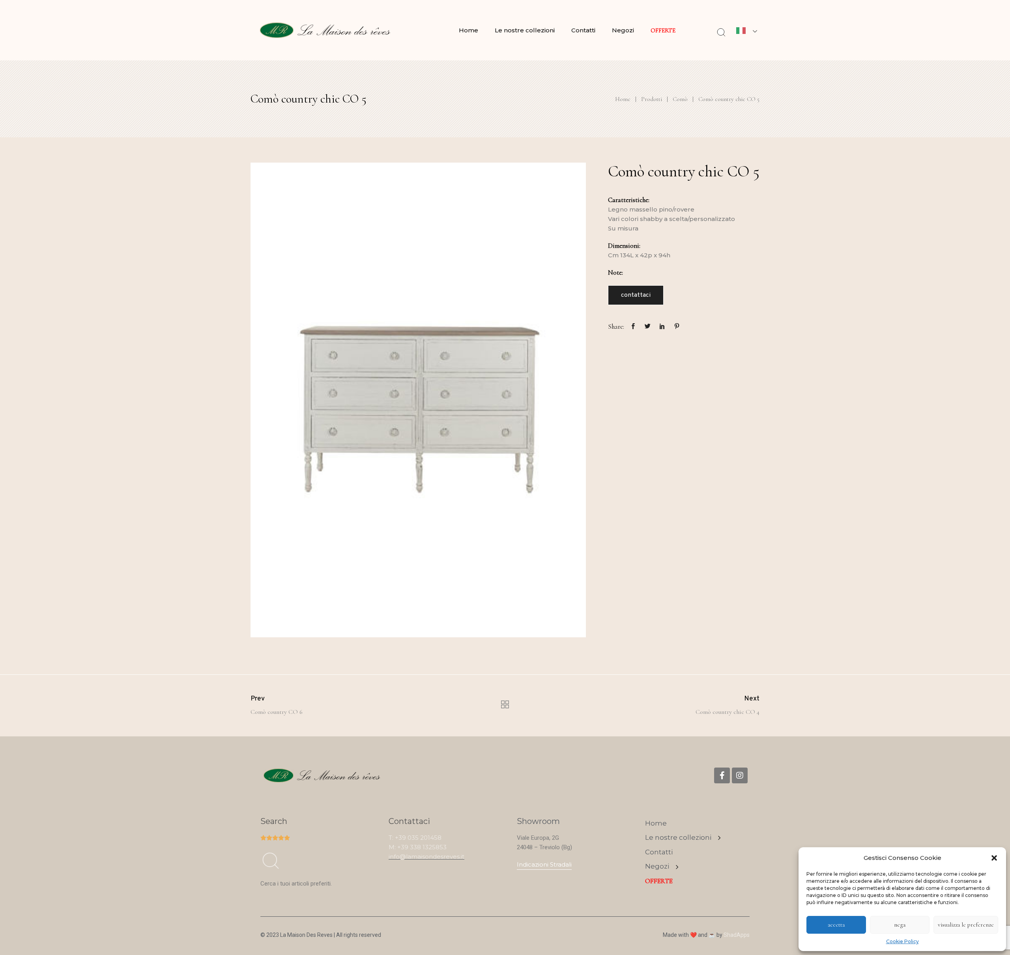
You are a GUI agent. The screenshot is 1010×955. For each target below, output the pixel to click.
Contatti (583, 30)
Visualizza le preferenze (966, 924)
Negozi (623, 30)
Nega (899, 924)
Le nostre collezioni (525, 30)
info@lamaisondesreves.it (426, 856)
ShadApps (737, 935)
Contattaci (636, 295)
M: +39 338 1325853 (418, 847)
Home (468, 30)
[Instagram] (740, 775)
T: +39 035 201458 (415, 837)
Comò (680, 99)
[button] (994, 858)
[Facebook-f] (722, 775)
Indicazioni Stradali (544, 864)
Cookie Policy (902, 941)
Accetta (836, 924)
